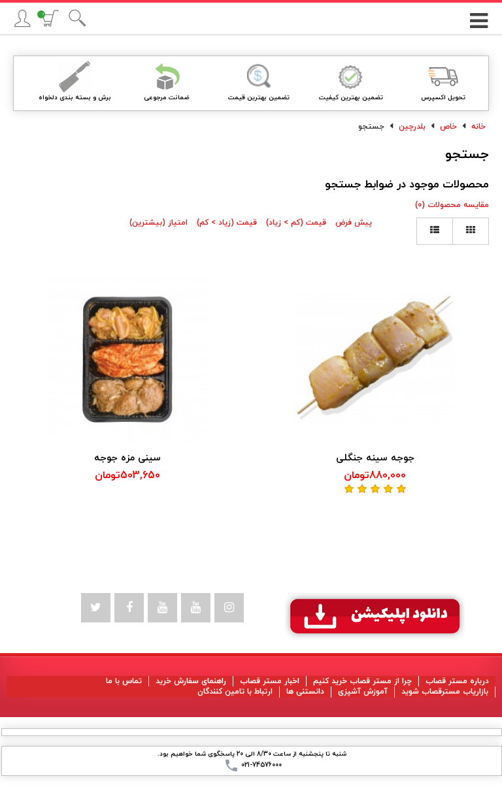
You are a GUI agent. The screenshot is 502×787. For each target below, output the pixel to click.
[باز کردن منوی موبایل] (478, 16)
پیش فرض (353, 222)
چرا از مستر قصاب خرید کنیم (362, 681)
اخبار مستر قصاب (269, 681)
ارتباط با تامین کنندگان (235, 691)
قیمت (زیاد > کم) (227, 222)
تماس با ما (124, 681)
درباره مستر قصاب (457, 681)
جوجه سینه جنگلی (375, 458)
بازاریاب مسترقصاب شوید (444, 691)
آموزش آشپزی (363, 691)
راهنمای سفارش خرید (191, 681)
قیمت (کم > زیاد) (296, 222)
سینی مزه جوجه (127, 458)
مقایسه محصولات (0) (452, 205)
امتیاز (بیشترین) (158, 222)
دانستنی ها (305, 691)
